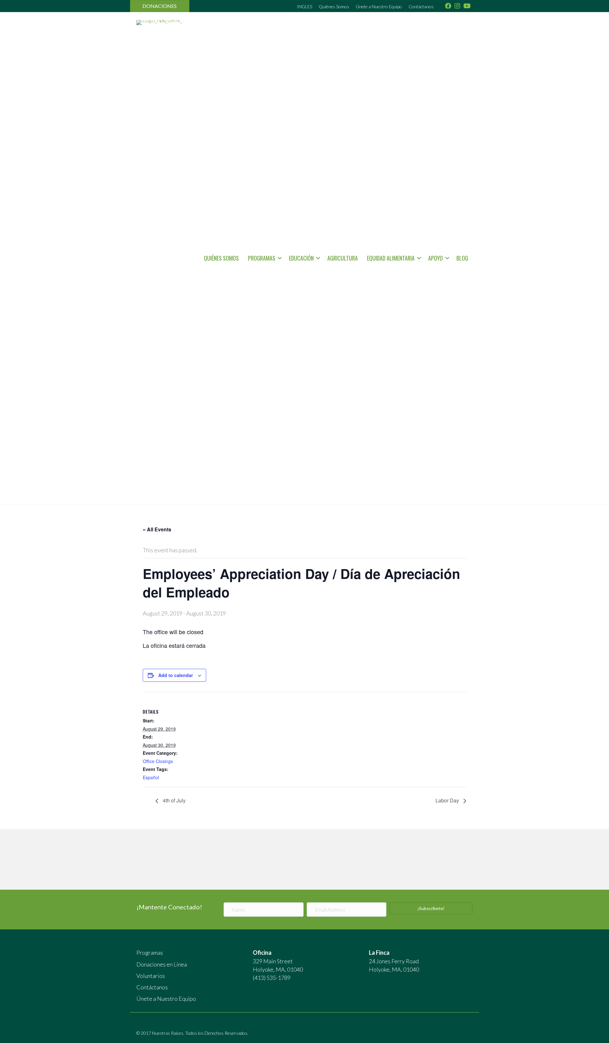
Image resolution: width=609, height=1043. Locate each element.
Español (151, 777)
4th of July (173, 800)
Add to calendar (175, 675)
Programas (261, 258)
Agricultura (342, 258)
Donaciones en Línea (161, 964)
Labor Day (447, 800)
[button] (279, 258)
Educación (301, 258)
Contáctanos (421, 6)
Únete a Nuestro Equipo (379, 6)
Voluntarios (150, 975)
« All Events (157, 529)
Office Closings (158, 761)
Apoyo (435, 258)
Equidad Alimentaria (391, 258)
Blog (462, 258)
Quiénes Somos (334, 6)
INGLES (304, 6)
